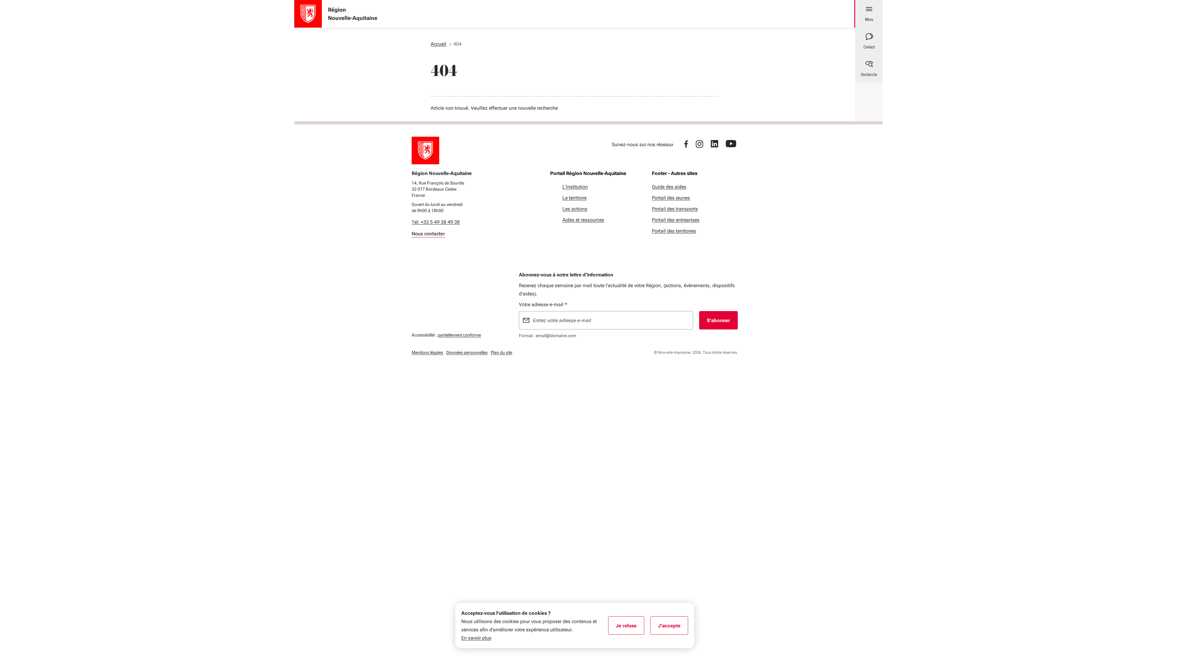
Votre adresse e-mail (543, 304)
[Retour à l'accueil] (425, 150)
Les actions (574, 209)
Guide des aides (669, 187)
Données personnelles (467, 352)
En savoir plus (476, 638)
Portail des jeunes (671, 198)
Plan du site (501, 352)
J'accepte (673, 628)
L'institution (575, 187)
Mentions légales (427, 352)
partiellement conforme (459, 334)
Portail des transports (675, 209)
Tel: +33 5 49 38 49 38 (436, 222)
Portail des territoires (674, 231)
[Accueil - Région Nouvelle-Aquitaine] (308, 14)
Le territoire (574, 198)
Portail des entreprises (675, 220)
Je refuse (630, 628)
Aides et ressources (583, 220)
